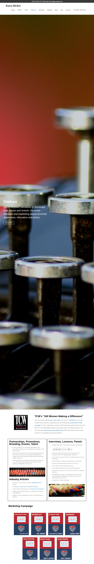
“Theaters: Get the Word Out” (37, 489)
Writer (20, 10)
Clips (26, 10)
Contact (68, 10)
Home (13, 10)
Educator (42, 10)
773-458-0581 (44, 1)
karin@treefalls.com (56, 1)
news (50, 420)
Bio (62, 10)
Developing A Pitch (36, 482)
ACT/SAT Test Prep (79, 10)
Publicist (33, 10)
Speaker (49, 10)
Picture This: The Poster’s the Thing (28, 486)
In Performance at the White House (53, 430)
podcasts (72, 420)
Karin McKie (13, 5)
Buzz (56, 10)
